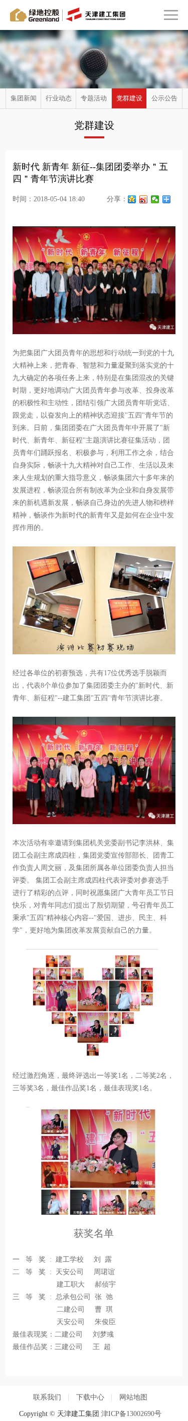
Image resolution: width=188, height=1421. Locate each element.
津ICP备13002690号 (131, 1414)
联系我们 (47, 1397)
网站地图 (133, 1397)
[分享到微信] (155, 199)
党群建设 (129, 98)
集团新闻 (24, 98)
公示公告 (164, 98)
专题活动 (94, 98)
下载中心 (90, 1397)
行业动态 (59, 98)
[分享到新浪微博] (143, 199)
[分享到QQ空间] (132, 199)
